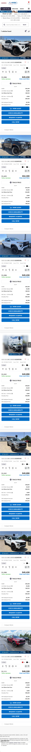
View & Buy (16, 108)
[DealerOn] (5, 740)
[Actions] (28, 62)
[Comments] (26, 72)
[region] (16, 96)
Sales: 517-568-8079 (21, 14)
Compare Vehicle (8, 130)
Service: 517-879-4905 (8, 16)
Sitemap (15, 742)
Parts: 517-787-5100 (23, 16)
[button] (5, 8)
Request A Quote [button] (15, 117)
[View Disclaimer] (16, 72)
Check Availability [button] (15, 113)
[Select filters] (26, 31)
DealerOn (11, 742)
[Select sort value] (28, 31)
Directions (15, 8)
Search (24, 24)
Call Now (15, 122)
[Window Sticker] (28, 72)
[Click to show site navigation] (28, 9)
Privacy (19, 742)
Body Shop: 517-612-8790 (11, 18)
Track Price (16, 83)
